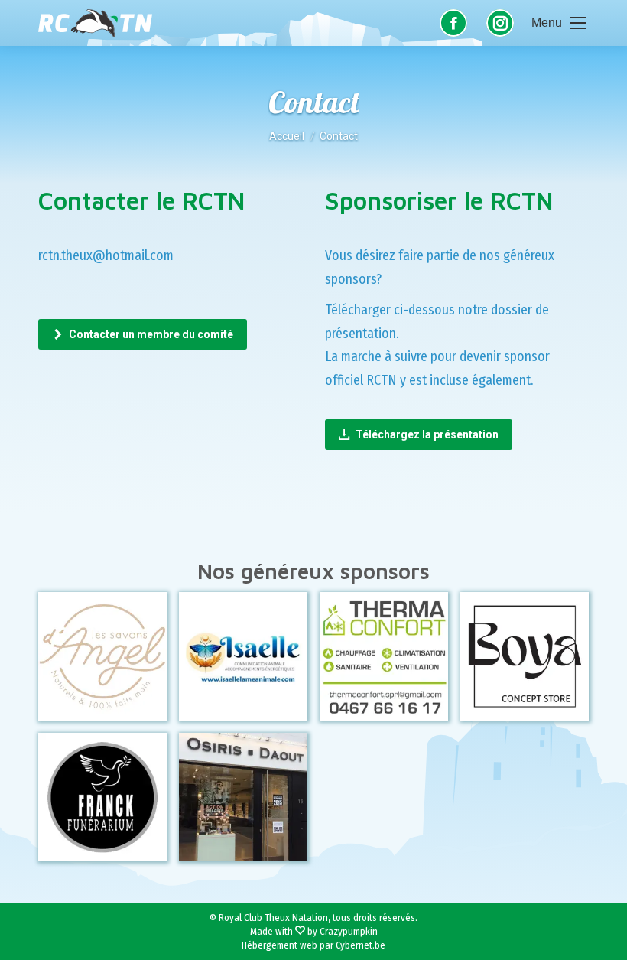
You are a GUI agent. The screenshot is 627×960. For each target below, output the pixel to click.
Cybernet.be (360, 945)
